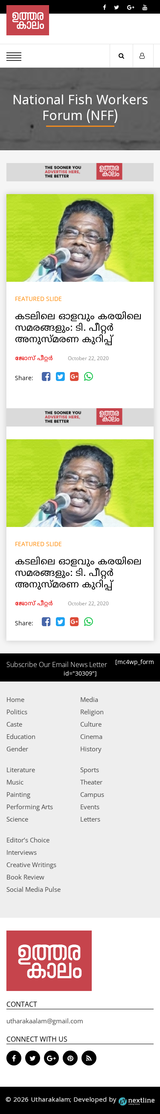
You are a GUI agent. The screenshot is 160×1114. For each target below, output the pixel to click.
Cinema (91, 736)
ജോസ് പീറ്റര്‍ (34, 358)
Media (89, 699)
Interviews (21, 852)
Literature (20, 769)
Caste (14, 724)
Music (14, 782)
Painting (18, 794)
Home (15, 699)
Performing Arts (29, 806)
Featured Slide (38, 299)
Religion (92, 711)
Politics (16, 711)
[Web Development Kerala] (136, 1100)
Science (17, 819)
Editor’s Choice (27, 840)
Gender (17, 749)
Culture (91, 724)
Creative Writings (31, 864)
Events (89, 806)
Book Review (25, 877)
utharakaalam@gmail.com (44, 1021)
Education (20, 736)
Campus (92, 794)
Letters (90, 819)
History (91, 749)
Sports (89, 769)
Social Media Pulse (33, 889)
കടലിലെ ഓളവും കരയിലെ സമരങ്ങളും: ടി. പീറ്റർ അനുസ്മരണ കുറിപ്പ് (78, 328)
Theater (91, 782)
